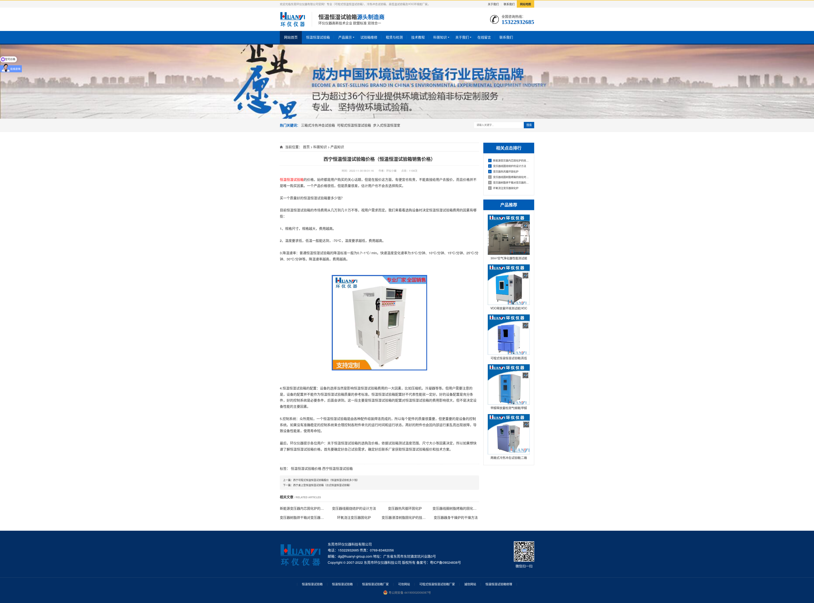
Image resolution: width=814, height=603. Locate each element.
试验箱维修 (368, 37)
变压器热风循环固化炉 (504, 171)
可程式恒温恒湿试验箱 (354, 125)
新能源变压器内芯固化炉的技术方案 (509, 160)
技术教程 (418, 37)
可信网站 (404, 584)
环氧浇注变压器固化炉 (504, 188)
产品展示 (345, 37)
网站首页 (291, 37)
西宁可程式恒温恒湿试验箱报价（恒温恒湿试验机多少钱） (326, 480)
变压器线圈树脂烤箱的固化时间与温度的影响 (509, 177)
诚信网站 (470, 584)
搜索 (529, 125)
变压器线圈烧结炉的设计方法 (507, 166)
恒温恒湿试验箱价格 (306, 468)
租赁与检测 (394, 37)
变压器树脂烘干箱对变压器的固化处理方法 (509, 182)
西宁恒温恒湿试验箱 (337, 468)
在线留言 (484, 37)
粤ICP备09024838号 (445, 562)
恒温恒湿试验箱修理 (498, 584)
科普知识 (440, 37)
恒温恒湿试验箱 (318, 37)
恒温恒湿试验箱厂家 (375, 584)
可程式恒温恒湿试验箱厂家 (437, 584)
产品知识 (337, 146)
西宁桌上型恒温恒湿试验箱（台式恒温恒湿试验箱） (322, 485)
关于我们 (493, 4)
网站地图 (525, 4)
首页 (306, 146)
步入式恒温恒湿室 (386, 125)
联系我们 (509, 4)
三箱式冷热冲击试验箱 (318, 125)
